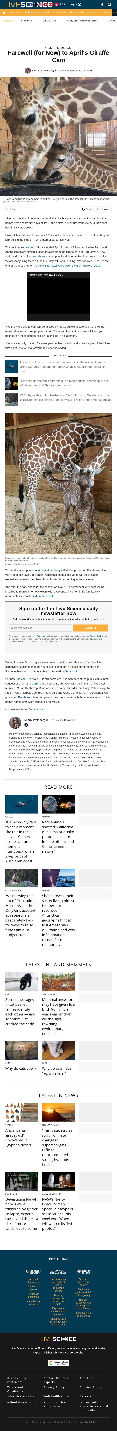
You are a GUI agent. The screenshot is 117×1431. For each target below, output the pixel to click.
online (37, 683)
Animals (15, 12)
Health (47, 12)
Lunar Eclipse (49, 20)
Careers (86, 1396)
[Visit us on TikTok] (56, 4)
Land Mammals (64, 48)
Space (92, 12)
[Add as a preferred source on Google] (58, 1363)
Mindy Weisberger (45, 70)
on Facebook (45, 596)
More (103, 12)
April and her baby (49, 570)
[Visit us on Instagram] (41, 4)
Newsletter (105, 209)
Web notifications (56, 1396)
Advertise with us (20, 1396)
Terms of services (45, 636)
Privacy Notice (96, 636)
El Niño (111, 20)
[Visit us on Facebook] (31, 4)
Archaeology (31, 12)
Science (60, 12)
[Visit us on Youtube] (46, 4)
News (89, 70)
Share (12, 209)
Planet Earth (77, 12)
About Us (86, 1378)
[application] (58, 296)
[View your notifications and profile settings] (102, 5)
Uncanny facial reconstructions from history (58, 1322)
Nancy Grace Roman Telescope (82, 20)
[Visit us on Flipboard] (51, 4)
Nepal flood (26, 20)
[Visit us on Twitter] (36, 4)
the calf (21, 679)
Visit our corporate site (68, 1352)
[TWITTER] (27, 725)
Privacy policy (54, 1387)
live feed (30, 247)
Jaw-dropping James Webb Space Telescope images (58, 1285)
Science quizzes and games (83, 1282)
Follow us (89, 209)
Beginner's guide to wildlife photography (83, 1292)
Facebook (39, 256)
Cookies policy (91, 1387)
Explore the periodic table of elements (58, 1311)
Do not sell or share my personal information (94, 1406)
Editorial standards (21, 1402)
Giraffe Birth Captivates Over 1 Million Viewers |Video (68, 265)
